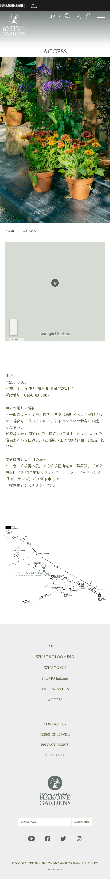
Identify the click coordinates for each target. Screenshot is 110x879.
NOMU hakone (55, 678)
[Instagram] (79, 838)
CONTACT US (55, 724)
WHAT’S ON (55, 667)
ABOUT (55, 646)
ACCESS (55, 700)
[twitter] (63, 838)
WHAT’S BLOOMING (55, 657)
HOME (10, 230)
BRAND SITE (55, 755)
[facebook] (47, 838)
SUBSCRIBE (81, 822)
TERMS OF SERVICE (55, 734)
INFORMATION (55, 689)
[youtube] (31, 838)
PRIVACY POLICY (55, 745)
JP (52, 16)
